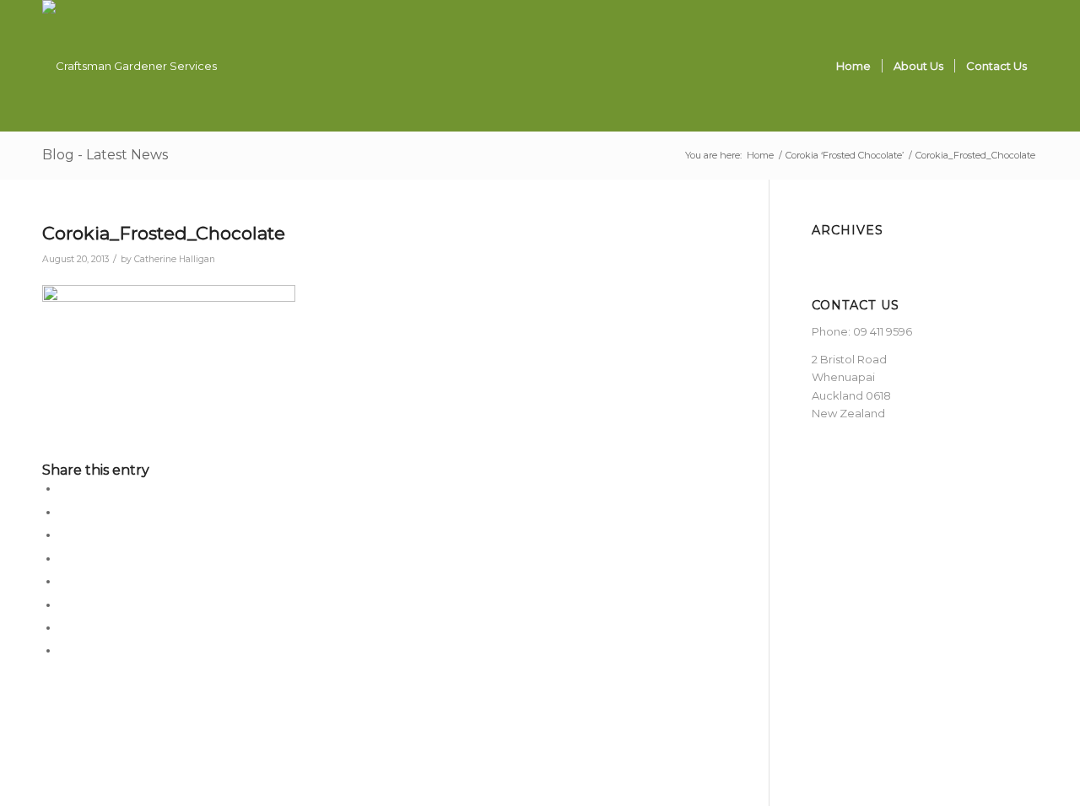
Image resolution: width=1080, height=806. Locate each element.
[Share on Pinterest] (63, 534)
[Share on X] (63, 512)
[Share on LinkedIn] (63, 558)
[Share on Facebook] (63, 488)
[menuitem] (853, 66)
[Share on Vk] (63, 604)
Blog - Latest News (105, 155)
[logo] (129, 66)
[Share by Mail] (63, 650)
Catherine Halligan (174, 259)
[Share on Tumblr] (63, 581)
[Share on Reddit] (63, 627)
